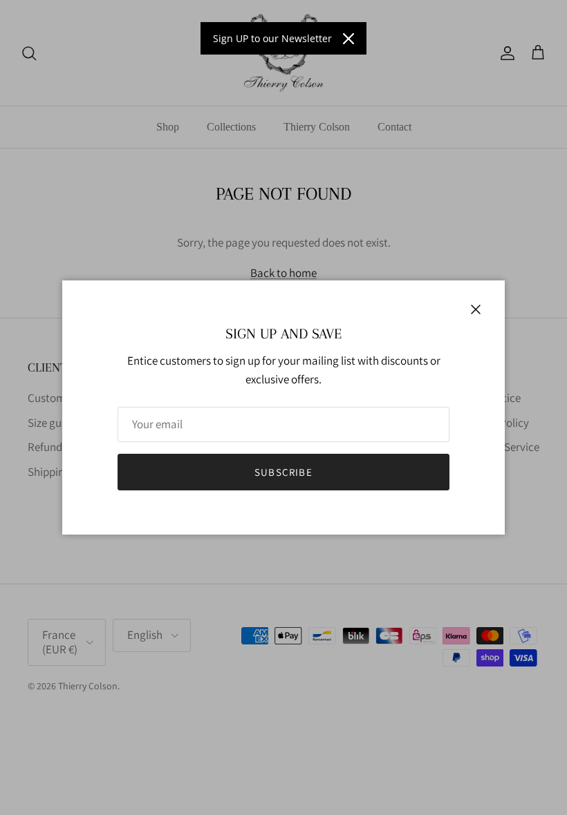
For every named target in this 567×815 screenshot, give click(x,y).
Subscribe (283, 472)
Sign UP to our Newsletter (272, 38)
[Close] (348, 38)
